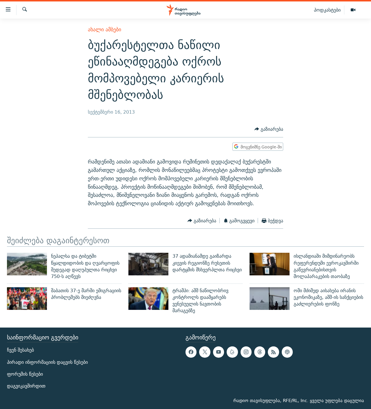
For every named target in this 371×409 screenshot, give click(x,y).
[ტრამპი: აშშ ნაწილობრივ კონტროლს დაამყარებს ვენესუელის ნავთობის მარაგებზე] (148, 298)
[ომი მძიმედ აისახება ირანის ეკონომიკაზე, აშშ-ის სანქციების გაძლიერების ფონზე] (270, 298)
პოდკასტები (327, 10)
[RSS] (273, 351)
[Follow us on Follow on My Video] (232, 351)
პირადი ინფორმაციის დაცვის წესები (47, 362)
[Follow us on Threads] (259, 351)
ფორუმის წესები (25, 373)
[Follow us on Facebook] (191, 351)
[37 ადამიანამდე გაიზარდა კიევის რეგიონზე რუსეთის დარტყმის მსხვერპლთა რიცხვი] (148, 264)
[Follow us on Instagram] (246, 351)
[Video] (353, 10)
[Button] (268, 129)
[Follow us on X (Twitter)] (204, 351)
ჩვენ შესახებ (20, 350)
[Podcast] (287, 351)
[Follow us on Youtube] (218, 351)
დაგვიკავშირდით (26, 386)
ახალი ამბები (104, 29)
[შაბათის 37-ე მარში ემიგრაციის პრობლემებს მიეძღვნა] (27, 298)
